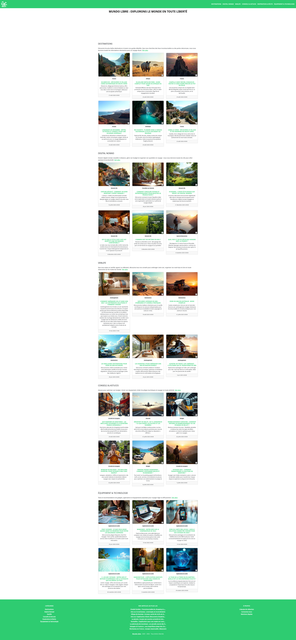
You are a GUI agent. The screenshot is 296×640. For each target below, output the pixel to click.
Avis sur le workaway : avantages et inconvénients (148, 612)
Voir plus (145, 50)
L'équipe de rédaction (246, 609)
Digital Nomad (228, 4)
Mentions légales (246, 614)
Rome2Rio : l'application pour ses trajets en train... (148, 621)
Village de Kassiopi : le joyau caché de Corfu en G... (148, 614)
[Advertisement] (148, 27)
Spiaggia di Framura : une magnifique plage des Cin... (148, 626)
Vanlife (238, 4)
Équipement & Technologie (284, 4)
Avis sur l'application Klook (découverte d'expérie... (148, 616)
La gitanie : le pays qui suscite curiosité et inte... (148, 619)
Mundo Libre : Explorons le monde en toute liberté (148, 11)
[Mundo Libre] (4, 4)
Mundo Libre (136, 634)
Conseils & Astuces (249, 4)
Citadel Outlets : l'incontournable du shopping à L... (147, 609)
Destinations (216, 4)
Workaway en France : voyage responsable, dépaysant (148, 629)
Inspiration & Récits (265, 4)
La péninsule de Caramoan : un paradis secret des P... (148, 624)
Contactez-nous (246, 612)
